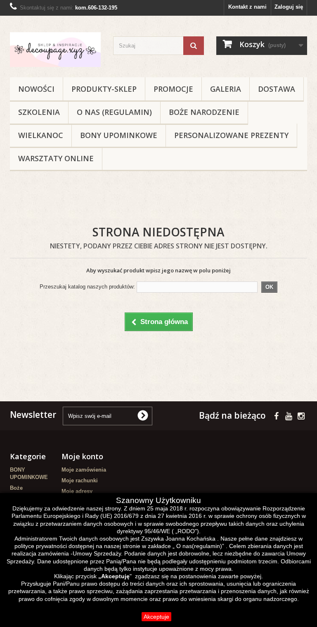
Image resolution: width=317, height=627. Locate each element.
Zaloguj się (288, 7)
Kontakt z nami (247, 7)
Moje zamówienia (84, 470)
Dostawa (276, 89)
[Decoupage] (55, 49)
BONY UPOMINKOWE (118, 135)
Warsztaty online (56, 158)
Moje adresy (77, 491)
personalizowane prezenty (231, 135)
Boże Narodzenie (204, 112)
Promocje (173, 89)
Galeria (225, 89)
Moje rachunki (80, 480)
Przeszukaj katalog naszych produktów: (87, 287)
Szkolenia (39, 112)
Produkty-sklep (104, 89)
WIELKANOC (40, 135)
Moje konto (82, 456)
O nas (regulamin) (114, 112)
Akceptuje (156, 616)
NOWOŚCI (36, 89)
